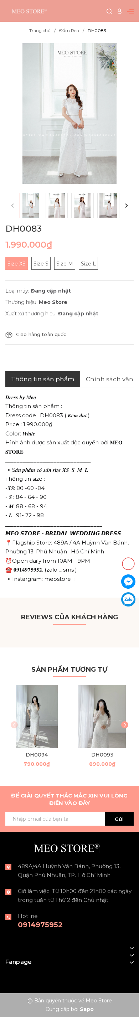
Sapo (87, 1009)
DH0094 (37, 755)
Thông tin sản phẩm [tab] (42, 379)
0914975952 (40, 924)
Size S (41, 263)
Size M (64, 263)
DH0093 (102, 755)
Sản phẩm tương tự (69, 669)
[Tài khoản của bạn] (119, 10)
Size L (88, 263)
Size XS (16, 263)
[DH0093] (102, 716)
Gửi (119, 819)
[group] (69, 113)
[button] (126, 205)
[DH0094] (36, 716)
